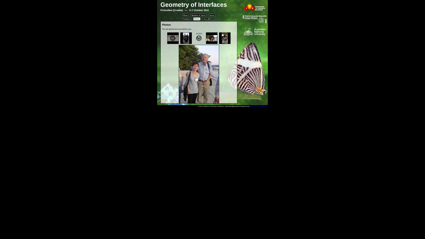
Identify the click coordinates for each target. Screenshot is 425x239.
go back (199, 33)
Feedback (186, 19)
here (189, 29)
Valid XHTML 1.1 (263, 106)
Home (185, 15)
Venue (212, 15)
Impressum (253, 106)
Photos (197, 19)
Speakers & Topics (198, 15)
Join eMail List (209, 19)
